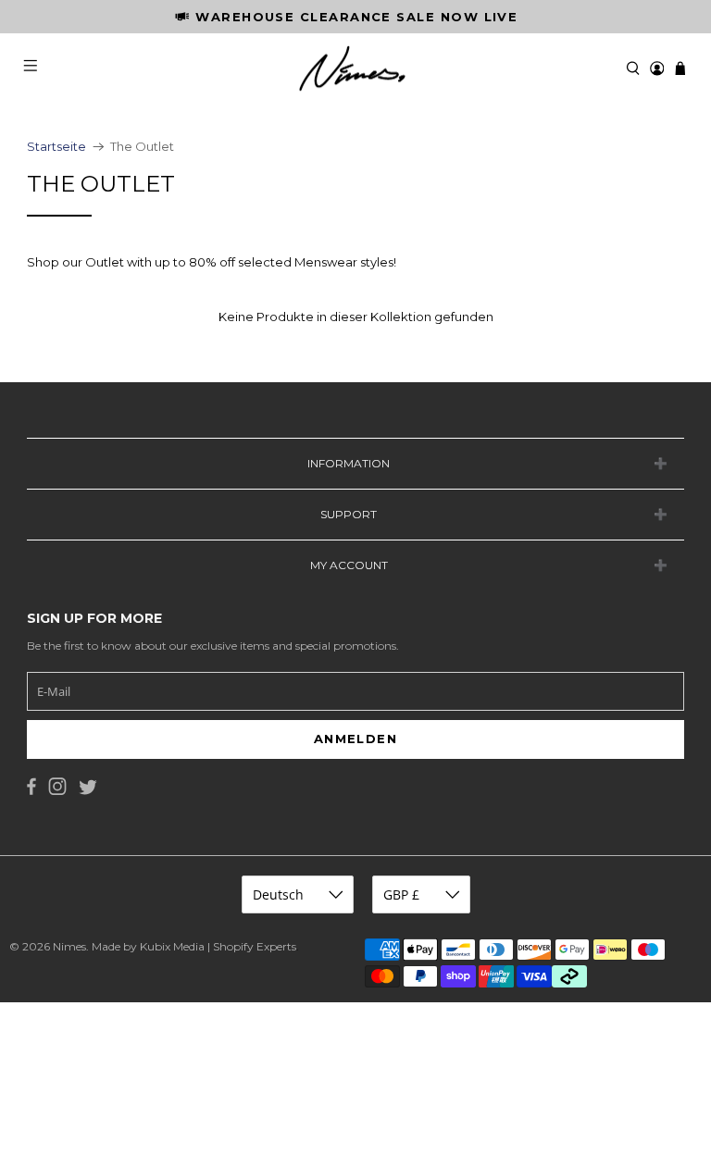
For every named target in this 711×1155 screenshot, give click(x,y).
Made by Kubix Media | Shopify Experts (194, 946)
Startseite (56, 147)
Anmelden (355, 738)
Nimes (69, 946)
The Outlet (142, 147)
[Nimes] (355, 69)
